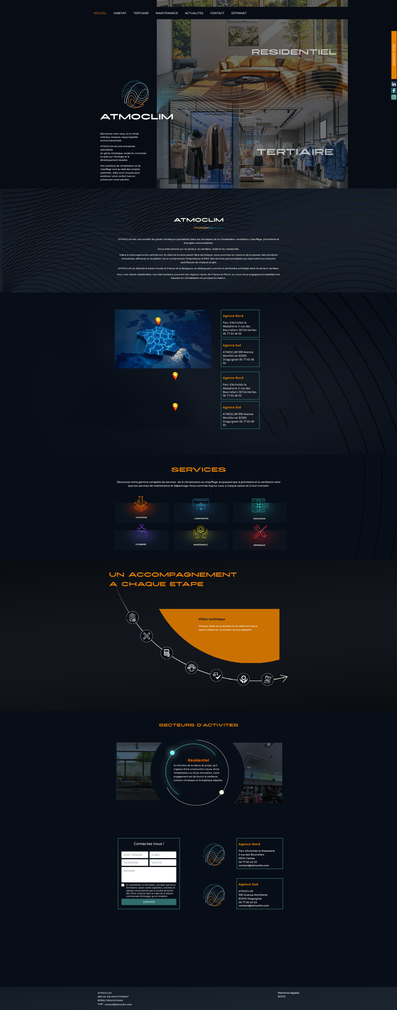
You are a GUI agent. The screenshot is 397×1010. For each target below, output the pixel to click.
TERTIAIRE (141, 13)
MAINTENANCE (167, 13)
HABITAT (120, 13)
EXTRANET (239, 13)
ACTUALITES (194, 13)
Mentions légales (288, 992)
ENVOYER (149, 902)
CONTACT (217, 13)
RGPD (281, 996)
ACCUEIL (100, 13)
